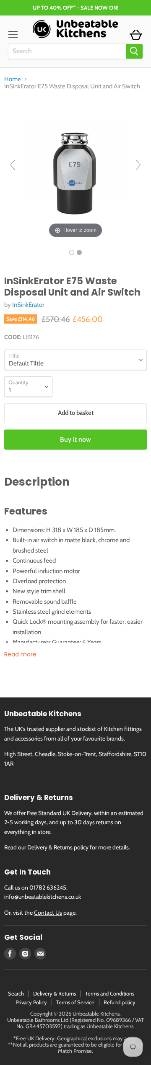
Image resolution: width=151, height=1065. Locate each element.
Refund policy (119, 1002)
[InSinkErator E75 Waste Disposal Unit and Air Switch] (71, 252)
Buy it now (75, 439)
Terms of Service (75, 1002)
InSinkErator (28, 305)
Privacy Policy (31, 1002)
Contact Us (48, 912)
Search (16, 993)
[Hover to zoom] (75, 168)
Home (12, 79)
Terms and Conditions (109, 993)
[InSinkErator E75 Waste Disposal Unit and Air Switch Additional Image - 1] (79, 252)
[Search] (134, 51)
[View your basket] (136, 35)
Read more (20, 654)
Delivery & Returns (50, 847)
